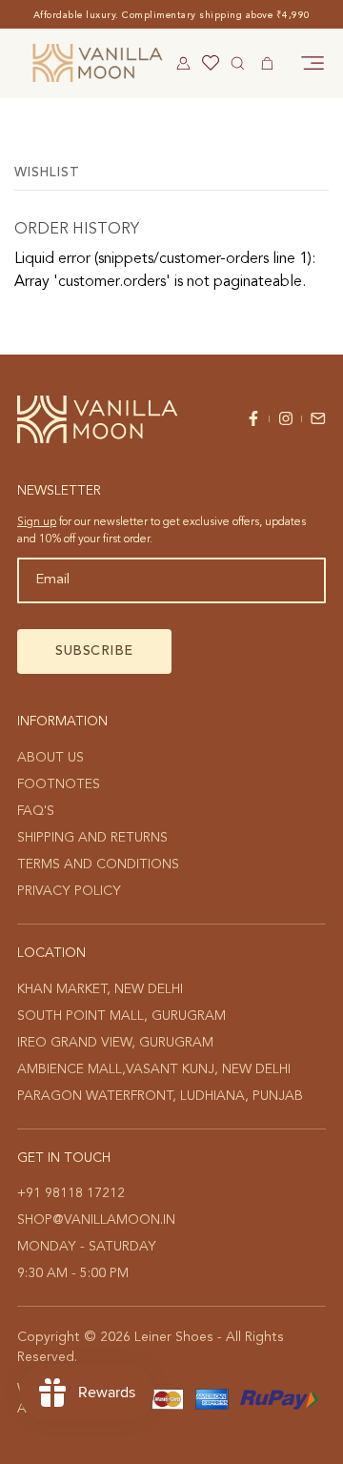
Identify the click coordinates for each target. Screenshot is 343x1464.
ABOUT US (50, 757)
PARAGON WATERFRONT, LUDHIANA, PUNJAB (160, 1096)
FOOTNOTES (58, 784)
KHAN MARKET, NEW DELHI (100, 989)
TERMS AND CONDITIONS (98, 864)
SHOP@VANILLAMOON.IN (96, 1220)
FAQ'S (35, 811)
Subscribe (94, 651)
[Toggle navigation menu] (312, 63)
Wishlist (47, 173)
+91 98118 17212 (71, 1193)
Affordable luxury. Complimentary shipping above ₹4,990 (172, 15)
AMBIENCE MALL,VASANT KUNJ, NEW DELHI (154, 1069)
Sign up (36, 522)
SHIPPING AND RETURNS (92, 837)
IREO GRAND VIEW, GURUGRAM (115, 1042)
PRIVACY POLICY (69, 891)
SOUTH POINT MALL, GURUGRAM (121, 1016)
